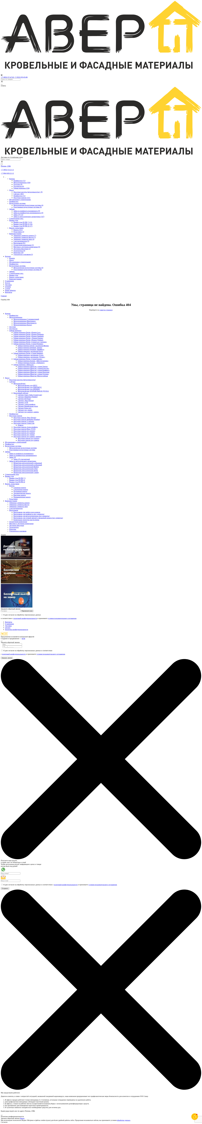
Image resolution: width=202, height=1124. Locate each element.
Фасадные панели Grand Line (23, 423)
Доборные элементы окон (23, 239)
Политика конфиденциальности (16, 629)
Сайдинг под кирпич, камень (28, 412)
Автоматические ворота (22, 493)
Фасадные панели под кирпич (24, 431)
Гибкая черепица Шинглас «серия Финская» (34, 372)
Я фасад (20, 425)
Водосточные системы (17, 203)
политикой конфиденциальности (25, 618)
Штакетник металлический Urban (25, 469)
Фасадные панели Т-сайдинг (23, 421)
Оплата (7, 628)
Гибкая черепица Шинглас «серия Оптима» (33, 374)
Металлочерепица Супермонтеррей (26, 319)
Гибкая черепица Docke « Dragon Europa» (28, 338)
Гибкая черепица (21, 188)
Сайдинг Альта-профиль (26, 404)
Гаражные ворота (19, 488)
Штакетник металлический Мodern (26, 467)
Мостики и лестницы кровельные (26, 247)
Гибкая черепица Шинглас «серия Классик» (33, 368)
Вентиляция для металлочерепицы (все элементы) (31, 516)
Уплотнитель (19, 251)
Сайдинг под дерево (25, 410)
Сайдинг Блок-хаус (24, 408)
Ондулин (17, 184)
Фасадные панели (21, 198)
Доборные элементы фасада (24, 237)
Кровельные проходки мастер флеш (26, 520)
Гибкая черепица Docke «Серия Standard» (28, 353)
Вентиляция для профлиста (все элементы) (28, 514)
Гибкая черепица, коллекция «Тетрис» (31, 357)
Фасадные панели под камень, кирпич (27, 436)
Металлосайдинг (19, 383)
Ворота (18, 230)
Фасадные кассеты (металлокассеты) (28, 192)
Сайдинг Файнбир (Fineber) (28, 397)
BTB (23, 638)
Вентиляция (19, 243)
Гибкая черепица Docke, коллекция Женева (33, 346)
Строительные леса (16, 218)
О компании (9, 624)
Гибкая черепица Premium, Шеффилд (31, 349)
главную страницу (105, 310)
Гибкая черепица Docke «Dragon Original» (28, 340)
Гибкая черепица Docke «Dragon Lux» (27, 332)
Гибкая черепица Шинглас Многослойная (33, 376)
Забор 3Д (18, 215)
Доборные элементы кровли (24, 235)
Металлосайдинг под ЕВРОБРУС (30, 387)
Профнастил (19, 181)
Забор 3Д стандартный (21, 459)
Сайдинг (18, 194)
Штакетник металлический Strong (25, 470)
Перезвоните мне (27, 611)
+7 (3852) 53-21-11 (7, 170)
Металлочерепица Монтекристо (25, 323)
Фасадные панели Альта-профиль (25, 427)
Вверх (22, 1118)
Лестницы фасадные (22, 249)
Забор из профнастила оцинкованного (28, 213)
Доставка (8, 626)
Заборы (12, 209)
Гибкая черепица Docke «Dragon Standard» (28, 336)
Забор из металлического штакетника (28, 217)
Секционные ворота (20, 489)
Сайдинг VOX (23, 402)
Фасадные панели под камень (24, 433)
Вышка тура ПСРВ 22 (22, 226)
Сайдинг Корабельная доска (28, 406)
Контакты (8, 622)
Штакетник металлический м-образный (27, 465)
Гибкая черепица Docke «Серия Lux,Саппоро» (30, 342)
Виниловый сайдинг (20, 393)
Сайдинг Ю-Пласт (24, 399)
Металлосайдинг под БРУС (27, 385)
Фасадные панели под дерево (24, 435)
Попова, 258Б (6, 166)
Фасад (11, 190)
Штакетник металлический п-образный (27, 463)
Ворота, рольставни (16, 228)
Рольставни (18, 232)
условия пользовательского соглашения (62, 618)
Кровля (12, 179)
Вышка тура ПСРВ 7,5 (22, 222)
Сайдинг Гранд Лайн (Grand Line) (30, 395)
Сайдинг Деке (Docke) (26, 400)
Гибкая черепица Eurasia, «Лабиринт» (31, 363)
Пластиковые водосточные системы (27, 207)
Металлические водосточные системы (28, 205)
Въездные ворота (19, 495)
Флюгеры (18, 252)
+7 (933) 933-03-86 (21, 77)
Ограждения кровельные (23, 245)
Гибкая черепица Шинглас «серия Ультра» (33, 366)
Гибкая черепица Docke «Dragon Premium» (28, 334)
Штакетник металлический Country (26, 472)
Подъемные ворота (20, 491)
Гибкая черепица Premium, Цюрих (30, 347)
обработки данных (123, 1120)
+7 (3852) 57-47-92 (7, 77)
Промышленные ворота (22, 497)
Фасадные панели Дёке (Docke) (24, 418)
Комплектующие (15, 234)
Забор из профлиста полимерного (26, 211)
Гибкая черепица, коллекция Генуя (30, 351)
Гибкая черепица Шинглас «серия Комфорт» (34, 370)
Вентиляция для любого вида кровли (26, 512)
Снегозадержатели (21, 241)
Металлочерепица (21, 182)
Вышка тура (13, 220)
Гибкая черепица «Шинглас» (23, 365)
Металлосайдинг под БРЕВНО (29, 389)
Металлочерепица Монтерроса (24, 321)
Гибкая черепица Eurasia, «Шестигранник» (33, 361)
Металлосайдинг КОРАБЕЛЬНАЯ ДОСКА (33, 391)
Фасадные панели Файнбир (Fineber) (26, 419)
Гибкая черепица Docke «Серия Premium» (28, 344)
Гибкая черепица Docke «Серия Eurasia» (27, 359)
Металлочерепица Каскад (22, 325)
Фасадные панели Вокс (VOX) (24, 429)
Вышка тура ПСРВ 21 (22, 224)
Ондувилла (18, 186)
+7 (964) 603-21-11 (7, 173)
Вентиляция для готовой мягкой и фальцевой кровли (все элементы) (38, 518)
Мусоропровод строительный (20, 199)
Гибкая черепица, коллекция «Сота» (31, 355)
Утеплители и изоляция (23, 254)
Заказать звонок (7, 658)
